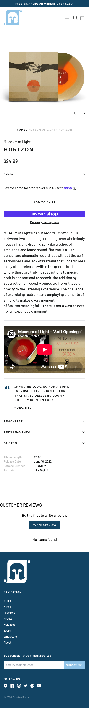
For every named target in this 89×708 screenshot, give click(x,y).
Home (21, 129)
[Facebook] (12, 686)
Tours (7, 630)
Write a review (44, 525)
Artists (8, 618)
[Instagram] (19, 686)
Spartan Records (22, 697)
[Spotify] (32, 686)
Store (7, 600)
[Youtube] (39, 686)
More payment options (44, 222)
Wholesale (10, 636)
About (7, 642)
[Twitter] (25, 686)
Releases (9, 624)
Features (9, 612)
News (7, 606)
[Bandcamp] (5, 686)
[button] (75, 17)
